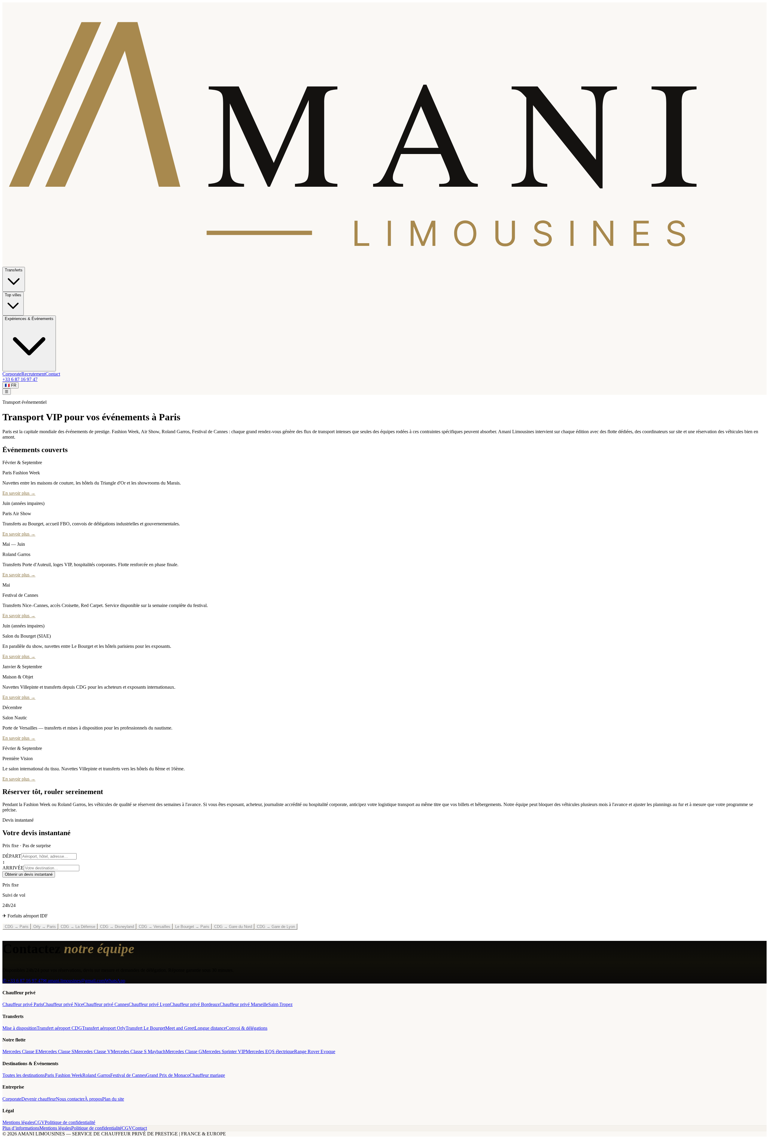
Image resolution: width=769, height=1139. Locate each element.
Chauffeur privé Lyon (149, 1004)
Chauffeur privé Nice (63, 1004)
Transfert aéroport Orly (104, 1028)
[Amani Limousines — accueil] (384, 264)
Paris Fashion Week (63, 1075)
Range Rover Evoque (314, 1051)
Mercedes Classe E (20, 1051)
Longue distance (210, 1028)
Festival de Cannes (128, 1075)
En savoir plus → (18, 493)
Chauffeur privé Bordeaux (195, 1004)
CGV (39, 1122)
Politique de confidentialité (70, 1122)
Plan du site (113, 1098)
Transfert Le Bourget (145, 1028)
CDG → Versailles (154, 926)
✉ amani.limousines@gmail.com (74, 980)
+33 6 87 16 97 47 (20, 379)
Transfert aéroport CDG (59, 1028)
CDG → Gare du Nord (233, 926)
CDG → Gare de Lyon (276, 926)
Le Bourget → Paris (192, 926)
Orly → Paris (44, 926)
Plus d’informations (20, 1128)
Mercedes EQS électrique (270, 1051)
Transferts (14, 270)
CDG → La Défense (78, 926)
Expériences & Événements (29, 318)
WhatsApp (115, 980)
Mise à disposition (19, 1028)
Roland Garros (96, 1075)
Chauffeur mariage (207, 1075)
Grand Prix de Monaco (168, 1075)
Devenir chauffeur (38, 1098)
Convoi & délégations (246, 1028)
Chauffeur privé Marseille (244, 1004)
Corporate (11, 373)
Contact (52, 373)
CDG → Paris (17, 926)
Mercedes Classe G (184, 1051)
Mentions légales (18, 1122)
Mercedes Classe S (56, 1051)
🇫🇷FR (10, 385)
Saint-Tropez (280, 1004)
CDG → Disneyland (117, 926)
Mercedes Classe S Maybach (138, 1051)
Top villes (13, 295)
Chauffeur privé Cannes (106, 1004)
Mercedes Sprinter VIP (224, 1051)
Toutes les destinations (23, 1075)
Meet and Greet (180, 1028)
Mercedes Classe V (92, 1051)
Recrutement (33, 373)
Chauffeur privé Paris (22, 1004)
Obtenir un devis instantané (29, 874)
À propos (93, 1098)
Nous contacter (70, 1098)
